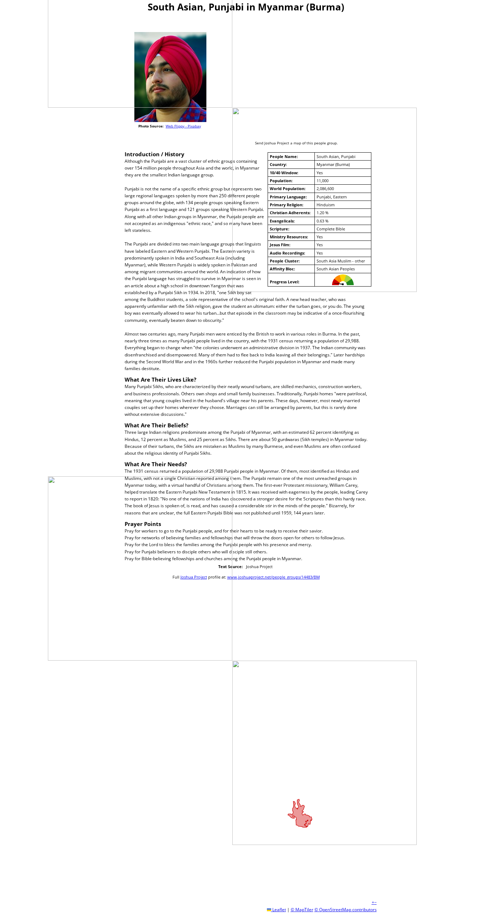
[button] (373, 902)
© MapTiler (302, 909)
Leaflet (278, 909)
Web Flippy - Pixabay (183, 126)
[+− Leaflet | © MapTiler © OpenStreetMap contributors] (300, 76)
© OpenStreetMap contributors (345, 909)
